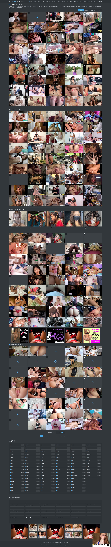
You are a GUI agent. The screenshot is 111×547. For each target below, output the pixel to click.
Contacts (43, 545)
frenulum (39, 1)
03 (46, 436)
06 (54, 436)
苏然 (80, 1)
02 (44, 436)
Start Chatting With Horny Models (15, 227)
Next (59, 432)
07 (56, 436)
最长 (99, 10)
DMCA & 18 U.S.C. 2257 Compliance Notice (63, 545)
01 (41, 436)
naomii (88, 1)
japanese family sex (53, 1)
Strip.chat (10, 228)
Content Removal (50, 545)
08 (59, 436)
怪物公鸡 (63, 1)
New (12, 1)
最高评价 (93, 10)
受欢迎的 (81, 10)
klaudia (72, 1)
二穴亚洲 (67, 1)
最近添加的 (87, 10)
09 (61, 436)
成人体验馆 (93, 1)
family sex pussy (45, 1)
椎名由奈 (84, 1)
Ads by (99, 210)
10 (64, 436)
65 (69, 436)
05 (51, 436)
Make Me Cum (68, 227)
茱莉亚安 (76, 1)
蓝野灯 (34, 1)
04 (49, 436)
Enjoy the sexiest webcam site (33, 227)
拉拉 (59, 1)
